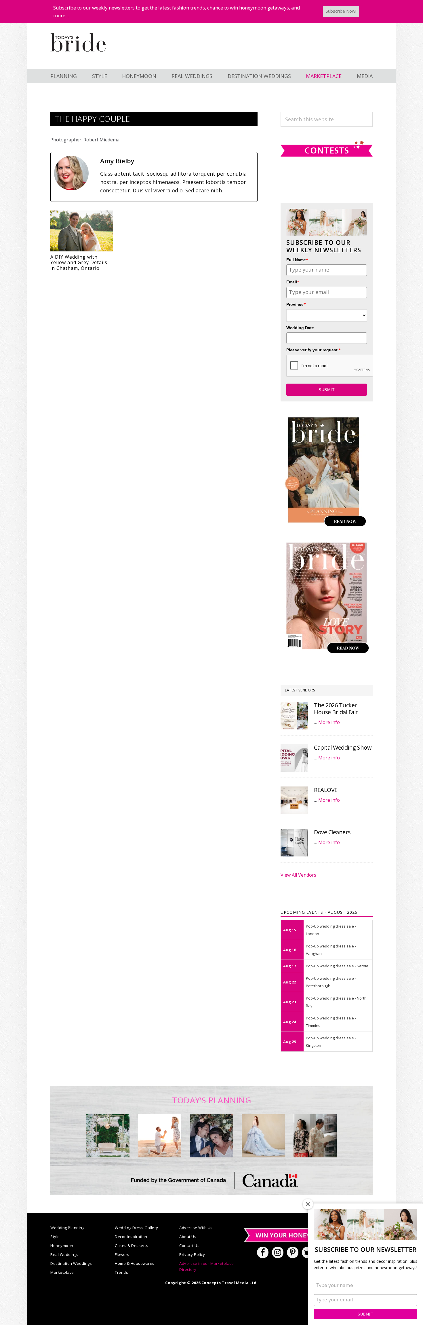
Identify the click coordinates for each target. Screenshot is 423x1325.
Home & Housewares (135, 1263)
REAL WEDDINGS (192, 76)
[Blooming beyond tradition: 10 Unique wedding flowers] (211, 1135)
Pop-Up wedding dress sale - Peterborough (331, 982)
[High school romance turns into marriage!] (315, 1135)
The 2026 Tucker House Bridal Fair (336, 708)
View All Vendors (298, 875)
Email (292, 282)
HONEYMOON (139, 76)
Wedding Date (300, 327)
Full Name (297, 259)
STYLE (99, 76)
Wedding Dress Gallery (136, 1227)
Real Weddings (64, 1254)
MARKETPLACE (324, 76)
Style (55, 1236)
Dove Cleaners (332, 832)
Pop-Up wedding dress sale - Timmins (331, 1021)
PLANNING (63, 76)
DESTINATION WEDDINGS (259, 76)
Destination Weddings (71, 1263)
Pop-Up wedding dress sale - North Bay (336, 1002)
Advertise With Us (196, 1227)
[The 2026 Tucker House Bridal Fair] (294, 715)
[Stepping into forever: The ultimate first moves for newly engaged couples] (160, 1135)
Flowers (122, 1254)
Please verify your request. (313, 349)
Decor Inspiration (131, 1236)
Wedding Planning (67, 1227)
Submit (365, 1314)
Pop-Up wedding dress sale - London (331, 930)
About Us (187, 1236)
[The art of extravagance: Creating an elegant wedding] (108, 1135)
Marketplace (62, 1272)
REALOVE (326, 790)
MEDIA (365, 76)
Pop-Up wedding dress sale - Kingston (331, 1041)
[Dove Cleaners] (294, 842)
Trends (121, 1272)
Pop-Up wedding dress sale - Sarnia (337, 965)
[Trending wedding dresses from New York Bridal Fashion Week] (263, 1135)
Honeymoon (61, 1245)
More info (329, 722)
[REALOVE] (294, 800)
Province (296, 304)
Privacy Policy (192, 1254)
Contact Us (189, 1245)
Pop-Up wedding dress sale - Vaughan (331, 949)
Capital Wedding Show (342, 747)
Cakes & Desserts (131, 1245)
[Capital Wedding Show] (294, 758)
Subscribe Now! (341, 11)
